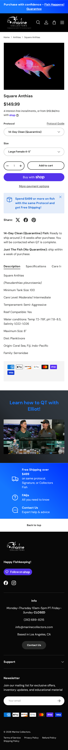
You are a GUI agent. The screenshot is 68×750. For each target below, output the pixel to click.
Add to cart (46, 165)
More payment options (34, 186)
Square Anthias (32, 37)
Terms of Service (12, 737)
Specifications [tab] (36, 266)
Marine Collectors (21, 731)
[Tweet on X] (18, 220)
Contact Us (34, 645)
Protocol (9, 123)
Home (7, 37)
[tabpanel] (34, 314)
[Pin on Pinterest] (34, 220)
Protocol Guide (55, 123)
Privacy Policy (31, 737)
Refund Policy (49, 737)
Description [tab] (12, 266)
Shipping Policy (11, 741)
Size (6, 143)
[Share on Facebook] (26, 220)
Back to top (34, 525)
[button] (54, 22)
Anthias (17, 37)
